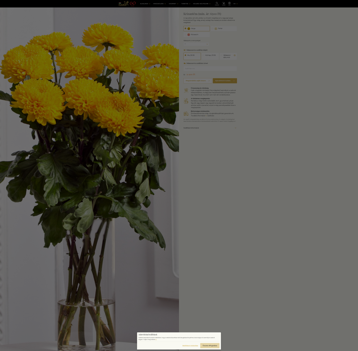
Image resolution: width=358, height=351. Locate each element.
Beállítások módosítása (190, 345)
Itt (156, 339)
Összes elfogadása (210, 346)
